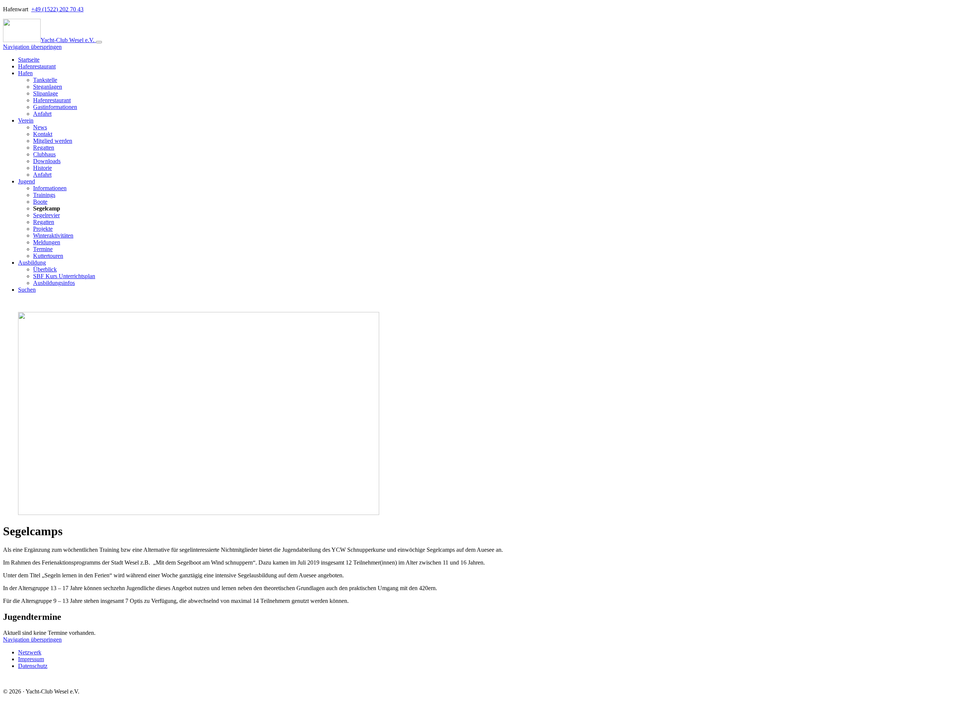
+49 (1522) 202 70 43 (57, 9)
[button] (25, 73)
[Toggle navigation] (99, 42)
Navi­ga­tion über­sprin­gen (32, 47)
